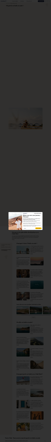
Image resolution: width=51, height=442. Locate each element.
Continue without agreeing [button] (38, 213)
